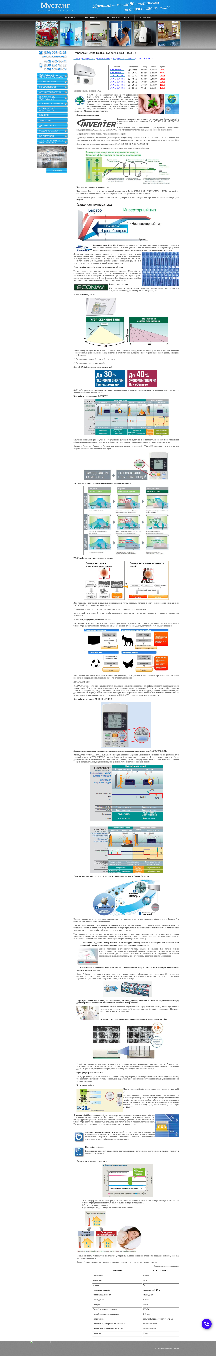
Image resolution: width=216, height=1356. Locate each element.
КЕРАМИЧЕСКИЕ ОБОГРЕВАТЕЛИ (47, 109)
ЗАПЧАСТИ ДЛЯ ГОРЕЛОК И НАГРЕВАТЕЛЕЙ (51, 142)
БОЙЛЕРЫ (44, 115)
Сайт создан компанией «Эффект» (166, 1348)
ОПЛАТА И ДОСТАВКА (118, 17)
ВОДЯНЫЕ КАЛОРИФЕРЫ (51, 104)
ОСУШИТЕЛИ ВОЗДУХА (50, 92)
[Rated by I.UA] (40, 1342)
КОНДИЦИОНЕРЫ (47, 87)
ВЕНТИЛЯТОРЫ (46, 136)
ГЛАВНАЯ (70, 17)
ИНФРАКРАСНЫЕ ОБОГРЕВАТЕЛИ (47, 98)
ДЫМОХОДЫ (45, 120)
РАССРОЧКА (91, 17)
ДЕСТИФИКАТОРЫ (47, 125)
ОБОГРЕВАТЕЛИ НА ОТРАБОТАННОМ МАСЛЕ (51, 76)
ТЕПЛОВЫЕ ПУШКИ (48, 82)
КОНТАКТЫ (145, 17)
